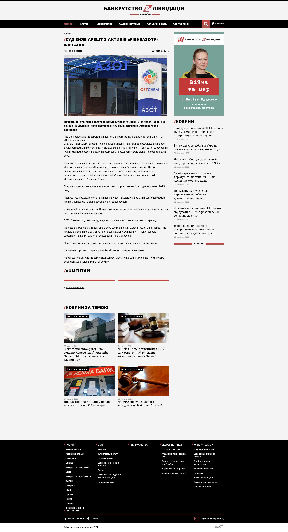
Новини (69, 23)
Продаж (70, 494)
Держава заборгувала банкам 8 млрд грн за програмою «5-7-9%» (197, 161)
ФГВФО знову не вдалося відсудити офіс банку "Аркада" (140, 403)
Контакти (81, 519)
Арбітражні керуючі (204, 477)
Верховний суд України (173, 468)
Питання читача (106, 458)
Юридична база (157, 23)
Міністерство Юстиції (204, 449)
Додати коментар (74, 287)
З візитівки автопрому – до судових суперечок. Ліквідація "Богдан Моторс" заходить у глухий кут (86, 354)
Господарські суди (171, 449)
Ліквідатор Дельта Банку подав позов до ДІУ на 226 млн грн (87, 403)
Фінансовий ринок (75, 508)
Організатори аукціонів (205, 482)
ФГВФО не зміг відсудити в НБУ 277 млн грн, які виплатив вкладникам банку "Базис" (141, 352)
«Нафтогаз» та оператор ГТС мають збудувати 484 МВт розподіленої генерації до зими (198, 211)
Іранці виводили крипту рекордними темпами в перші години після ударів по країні (195, 229)
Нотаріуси (199, 473)
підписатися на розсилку (212, 518)
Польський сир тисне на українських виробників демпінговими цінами (190, 194)
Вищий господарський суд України (173, 462)
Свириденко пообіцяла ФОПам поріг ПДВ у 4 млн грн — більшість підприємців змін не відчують (199, 131)
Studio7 (218, 527)
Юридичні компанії (203, 468)
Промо (69, 499)
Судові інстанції (130, 23)
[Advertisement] (199, 270)
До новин (68, 33)
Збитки (69, 481)
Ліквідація (71, 458)
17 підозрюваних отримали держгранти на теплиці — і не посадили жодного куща (195, 176)
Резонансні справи (78, 316)
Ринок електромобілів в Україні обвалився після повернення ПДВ (197, 147)
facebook (219, 24)
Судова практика (106, 482)
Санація (70, 463)
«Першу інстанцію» (74, 140)
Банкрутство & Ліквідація (127, 136)
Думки (101, 470)
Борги (69, 472)
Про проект (69, 519)
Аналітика (103, 449)
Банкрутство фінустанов (78, 467)
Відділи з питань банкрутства (202, 462)
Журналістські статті (108, 454)
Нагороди (70, 485)
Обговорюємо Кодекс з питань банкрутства (109, 476)
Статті (84, 23)
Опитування (181, 23)
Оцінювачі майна (202, 486)
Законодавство (73, 449)
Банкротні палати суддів (174, 473)
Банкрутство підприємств (78, 476)
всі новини (199, 243)
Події (68, 490)
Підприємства (104, 23)
